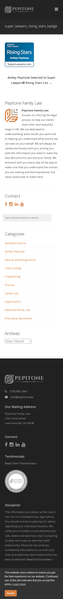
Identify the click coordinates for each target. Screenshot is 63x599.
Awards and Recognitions (20, 260)
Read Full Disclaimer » (40, 559)
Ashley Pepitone (15, 251)
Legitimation (13, 301)
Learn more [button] (19, 584)
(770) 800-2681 (18, 391)
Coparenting (12, 276)
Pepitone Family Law (17, 310)
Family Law (11, 293)
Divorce (9, 285)
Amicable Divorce (15, 243)
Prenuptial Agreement (18, 318)
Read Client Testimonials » (21, 463)
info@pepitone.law (21, 397)
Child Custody (13, 268)
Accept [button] (11, 593)
